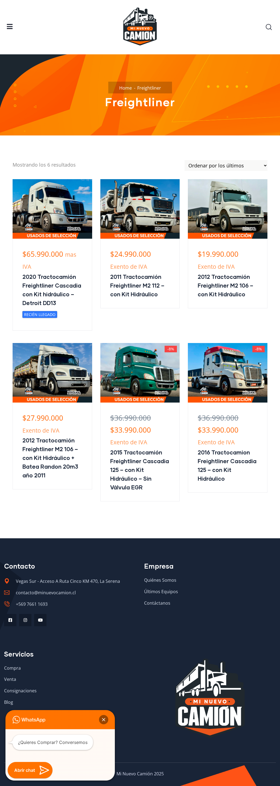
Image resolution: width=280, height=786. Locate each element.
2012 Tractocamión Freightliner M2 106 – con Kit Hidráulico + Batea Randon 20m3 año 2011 (50, 457)
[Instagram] (25, 620)
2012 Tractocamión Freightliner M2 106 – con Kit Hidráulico (225, 285)
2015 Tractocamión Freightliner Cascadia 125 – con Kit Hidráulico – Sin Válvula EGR (139, 469)
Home (125, 88)
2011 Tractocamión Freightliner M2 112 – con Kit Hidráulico (137, 285)
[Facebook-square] (10, 620)
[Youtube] (40, 620)
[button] (103, 719)
